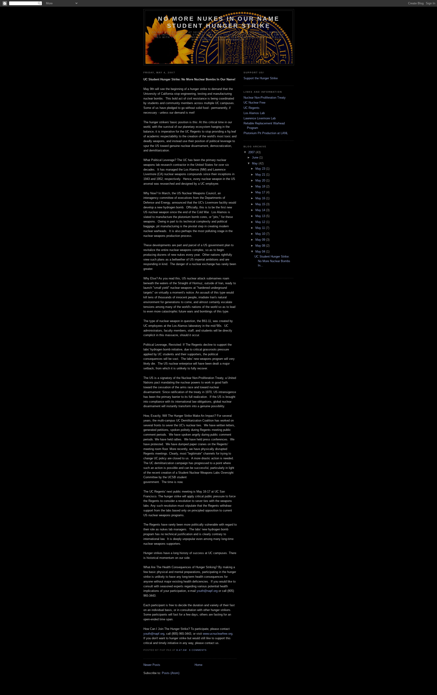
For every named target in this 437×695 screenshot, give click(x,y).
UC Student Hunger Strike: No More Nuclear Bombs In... (272, 261)
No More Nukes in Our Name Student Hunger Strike (218, 22)
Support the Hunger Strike (261, 78)
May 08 (260, 245)
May (255, 163)
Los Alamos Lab (254, 113)
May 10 (260, 233)
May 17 (260, 192)
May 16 (260, 198)
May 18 (260, 186)
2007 (252, 152)
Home (198, 665)
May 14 (260, 210)
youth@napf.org (207, 591)
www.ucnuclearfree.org (217, 633)
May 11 (260, 228)
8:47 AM (181, 650)
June (255, 157)
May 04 (260, 251)
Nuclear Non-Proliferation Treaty (265, 97)
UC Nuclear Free (254, 102)
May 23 (260, 168)
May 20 (260, 180)
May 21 (260, 174)
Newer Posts (151, 665)
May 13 (260, 216)
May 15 (260, 204)
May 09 (260, 239)
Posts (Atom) (170, 673)
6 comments (198, 650)
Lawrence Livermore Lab (260, 118)
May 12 (260, 222)
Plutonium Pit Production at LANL (266, 133)
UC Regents (251, 108)
